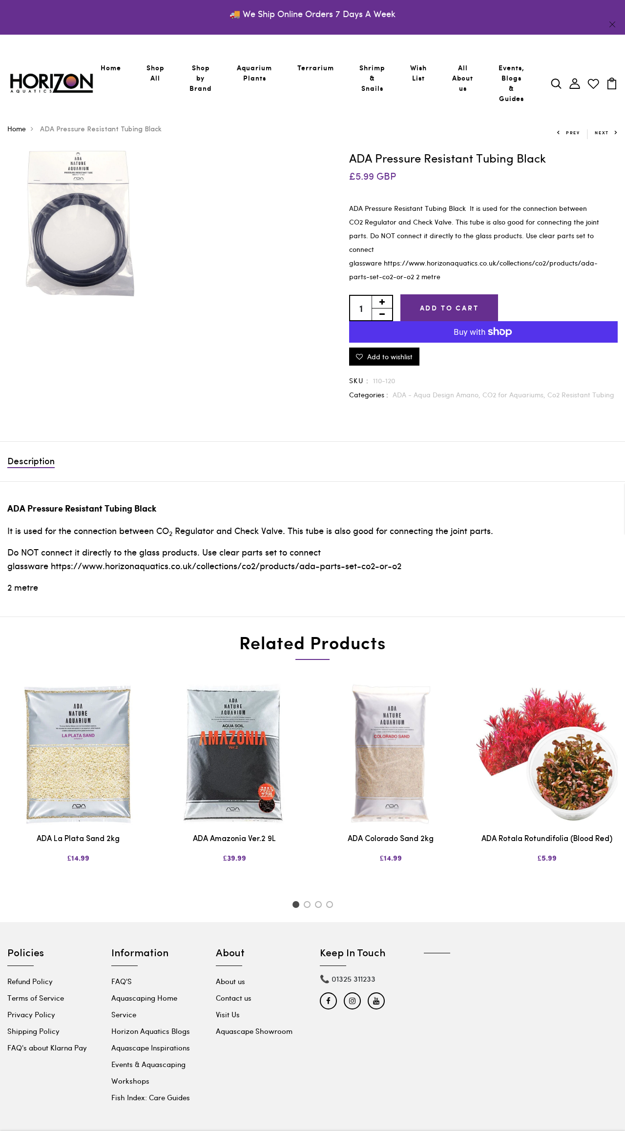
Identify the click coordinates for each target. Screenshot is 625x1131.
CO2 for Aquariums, (514, 394)
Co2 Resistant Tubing (580, 394)
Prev (573, 132)
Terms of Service (35, 998)
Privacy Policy (31, 1014)
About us (230, 981)
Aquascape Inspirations (150, 1047)
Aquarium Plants (254, 72)
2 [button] (309, 906)
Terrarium (315, 67)
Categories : (368, 394)
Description (31, 462)
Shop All (155, 72)
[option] (78, 781)
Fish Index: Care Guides (150, 1097)
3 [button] (320, 906)
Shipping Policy (33, 1031)
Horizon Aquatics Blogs (150, 1031)
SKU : (359, 380)
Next (602, 132)
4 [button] (331, 906)
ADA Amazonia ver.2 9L (234, 839)
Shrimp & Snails (372, 77)
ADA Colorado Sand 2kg (391, 839)
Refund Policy (30, 981)
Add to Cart (449, 308)
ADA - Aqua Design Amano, (437, 394)
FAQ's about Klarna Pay (47, 1047)
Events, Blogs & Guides (511, 82)
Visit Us (228, 1014)
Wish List (418, 72)
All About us (462, 77)
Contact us (233, 998)
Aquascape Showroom (254, 1031)
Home (111, 67)
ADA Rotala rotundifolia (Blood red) (546, 839)
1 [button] (297, 906)
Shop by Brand (200, 77)
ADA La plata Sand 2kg (78, 839)
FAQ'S (121, 981)
